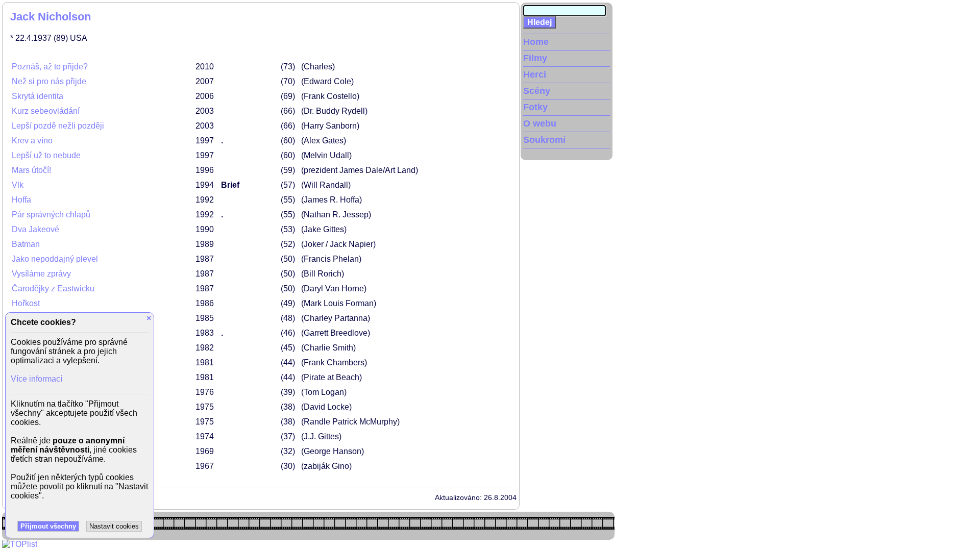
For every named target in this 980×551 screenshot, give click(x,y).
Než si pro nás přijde (49, 81)
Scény (536, 91)
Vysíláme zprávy (41, 273)
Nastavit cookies (114, 526)
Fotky (535, 107)
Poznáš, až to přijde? (50, 66)
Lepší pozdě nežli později (58, 125)
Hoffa (21, 199)
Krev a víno (32, 140)
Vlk (17, 185)
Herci (534, 74)
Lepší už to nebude (46, 155)
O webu (539, 123)
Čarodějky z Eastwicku (53, 288)
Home (536, 42)
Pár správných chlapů (51, 214)
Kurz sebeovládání (46, 111)
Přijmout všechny (48, 526)
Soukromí (544, 140)
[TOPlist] (19, 544)
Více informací (36, 378)
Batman (26, 244)
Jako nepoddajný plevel (55, 259)
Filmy (535, 58)
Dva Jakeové (35, 229)
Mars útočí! (31, 170)
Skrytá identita (37, 96)
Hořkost (26, 303)
